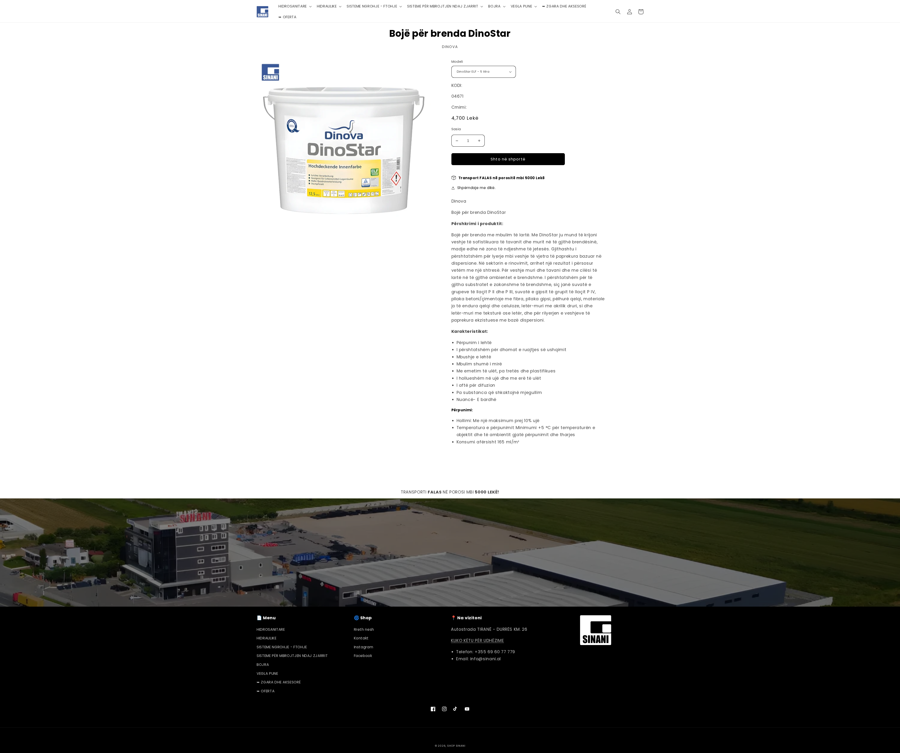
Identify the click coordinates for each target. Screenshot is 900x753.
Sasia (456, 129)
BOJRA (263, 664)
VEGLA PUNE (267, 673)
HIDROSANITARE (271, 629)
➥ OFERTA (265, 691)
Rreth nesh (364, 629)
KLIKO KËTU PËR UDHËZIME (477, 640)
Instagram (363, 647)
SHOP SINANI (456, 746)
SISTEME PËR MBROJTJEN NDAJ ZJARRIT (292, 655)
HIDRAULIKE (267, 638)
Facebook (363, 655)
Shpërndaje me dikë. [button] (476, 187)
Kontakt (361, 638)
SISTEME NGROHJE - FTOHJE (282, 647)
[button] (294, 6)
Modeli (457, 61)
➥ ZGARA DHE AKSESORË (279, 682)
